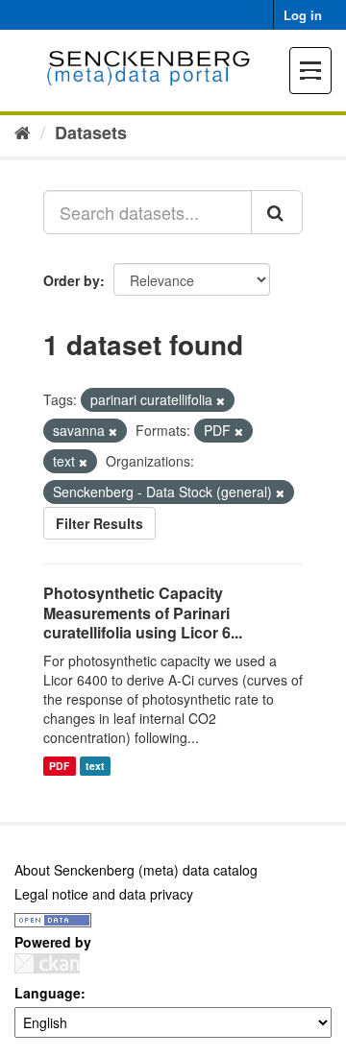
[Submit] (277, 212)
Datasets (91, 132)
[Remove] (220, 400)
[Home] (22, 131)
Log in (303, 15)
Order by (71, 280)
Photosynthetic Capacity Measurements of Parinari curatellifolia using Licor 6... (142, 613)
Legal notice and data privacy (103, 893)
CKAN (47, 963)
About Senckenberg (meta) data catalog (136, 869)
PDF (59, 765)
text (95, 765)
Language (47, 992)
